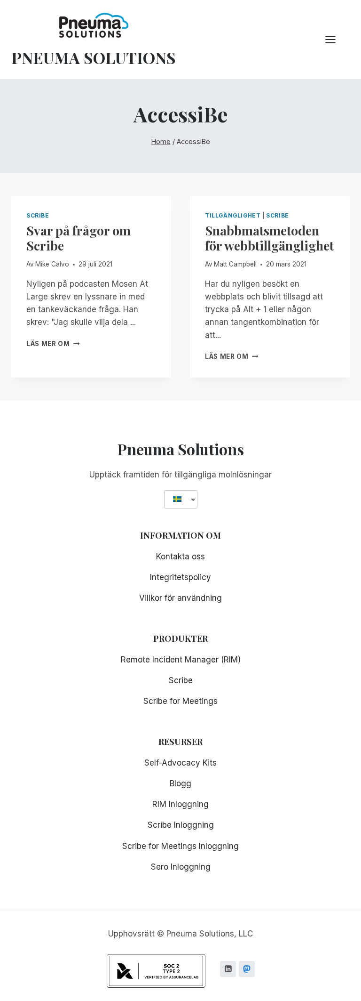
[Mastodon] (247, 969)
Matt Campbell (235, 264)
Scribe (37, 215)
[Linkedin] (228, 969)
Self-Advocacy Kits (180, 762)
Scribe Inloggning (181, 825)
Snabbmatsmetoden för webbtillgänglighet (269, 238)
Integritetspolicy (180, 577)
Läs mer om (52, 343)
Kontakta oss (180, 556)
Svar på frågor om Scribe (78, 238)
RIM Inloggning (180, 804)
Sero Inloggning (181, 867)
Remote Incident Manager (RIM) (181, 659)
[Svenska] (177, 499)
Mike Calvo (52, 264)
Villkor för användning (180, 598)
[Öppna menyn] (335, 39)
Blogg (180, 783)
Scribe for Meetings (180, 701)
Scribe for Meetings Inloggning (180, 846)
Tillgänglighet (232, 215)
